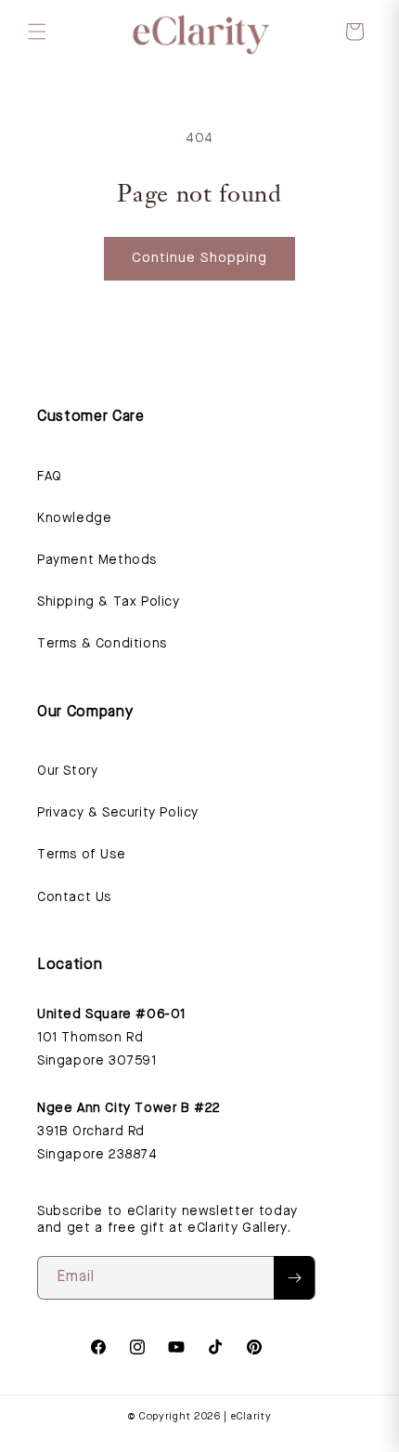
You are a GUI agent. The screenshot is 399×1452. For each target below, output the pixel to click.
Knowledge (74, 518)
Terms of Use (81, 854)
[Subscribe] (294, 1278)
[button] (37, 31)
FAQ (49, 476)
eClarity (251, 1417)
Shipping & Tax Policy (108, 601)
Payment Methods (97, 560)
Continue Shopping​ (199, 259)
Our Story (67, 771)
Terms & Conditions (102, 643)
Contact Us (74, 897)
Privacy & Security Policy (118, 812)
